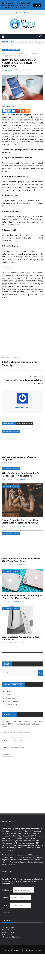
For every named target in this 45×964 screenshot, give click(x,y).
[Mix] (27, 111)
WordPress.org (11, 705)
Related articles (9, 423)
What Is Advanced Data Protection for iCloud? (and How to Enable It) (21, 474)
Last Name (5, 748)
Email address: (7, 732)
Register (9, 691)
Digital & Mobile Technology (11, 50)
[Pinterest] (18, 111)
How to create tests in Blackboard (31, 42)
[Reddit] (23, 111)
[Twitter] (9, 111)
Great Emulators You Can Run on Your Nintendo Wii (20, 638)
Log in (8, 694)
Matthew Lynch (8, 70)
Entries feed (10, 698)
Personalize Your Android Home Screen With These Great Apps (21, 559)
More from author (24, 423)
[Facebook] (4, 111)
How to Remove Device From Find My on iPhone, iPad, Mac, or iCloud (22, 596)
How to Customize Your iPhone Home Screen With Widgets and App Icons (20, 521)
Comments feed (12, 701)
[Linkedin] (13, 111)
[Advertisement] (22, 324)
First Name (5, 740)
